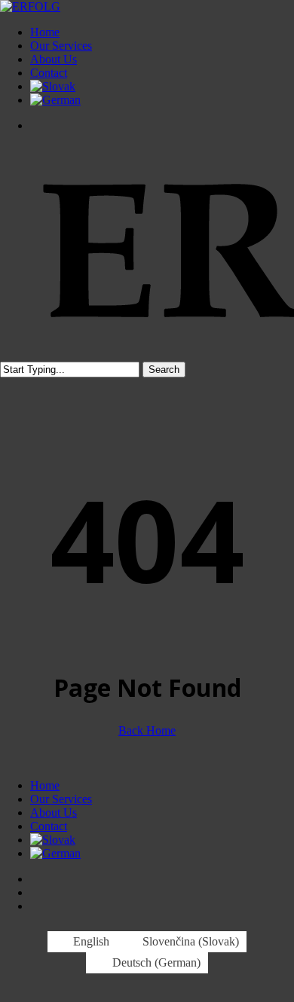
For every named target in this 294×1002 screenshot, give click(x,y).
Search (164, 369)
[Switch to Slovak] (52, 86)
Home (45, 785)
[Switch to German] (55, 99)
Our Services (61, 799)
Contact (48, 826)
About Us (53, 812)
